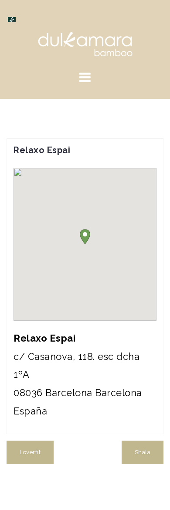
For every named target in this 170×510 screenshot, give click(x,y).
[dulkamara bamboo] (85, 43)
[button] (85, 237)
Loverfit (30, 452)
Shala (143, 452)
